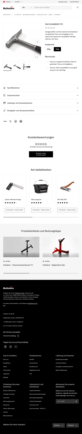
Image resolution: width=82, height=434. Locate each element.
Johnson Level (18, 297)
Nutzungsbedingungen (36, 398)
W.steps (31, 299)
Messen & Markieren (9, 390)
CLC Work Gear (7, 295)
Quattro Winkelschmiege (13, 200)
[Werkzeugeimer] (41, 186)
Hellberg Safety (8, 297)
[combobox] (46, 7)
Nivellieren (6, 405)
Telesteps (25, 299)
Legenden (6, 374)
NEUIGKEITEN (42, 14)
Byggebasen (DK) (35, 370)
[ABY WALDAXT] (67, 186)
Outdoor (5, 412)
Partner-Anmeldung (9, 336)
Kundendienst (74, 2)
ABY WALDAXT (62, 200)
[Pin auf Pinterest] (21, 121)
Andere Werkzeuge (9, 408)
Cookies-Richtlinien (35, 390)
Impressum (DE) (34, 405)
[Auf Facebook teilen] (15, 121)
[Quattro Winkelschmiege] (15, 186)
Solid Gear (19, 299)
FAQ (31, 374)
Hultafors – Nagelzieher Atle (54, 265)
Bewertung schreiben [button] (41, 154)
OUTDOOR (17, 14)
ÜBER (51, 14)
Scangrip (35, 297)
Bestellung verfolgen (62, 359)
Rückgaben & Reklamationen (64, 367)
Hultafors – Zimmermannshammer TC (18, 265)
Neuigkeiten (6, 363)
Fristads (37, 295)
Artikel (5, 367)
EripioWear (30, 295)
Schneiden (6, 398)
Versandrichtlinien (61, 363)
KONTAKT (57, 14)
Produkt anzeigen (14, 210)
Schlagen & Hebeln (9, 394)
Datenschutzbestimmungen (38, 394)
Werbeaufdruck (7, 416)
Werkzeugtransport (9, 401)
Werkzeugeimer (36, 200)
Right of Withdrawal (61, 370)
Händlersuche (63, 2)
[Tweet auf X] (10, 121)
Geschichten (6, 370)
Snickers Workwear (9, 299)
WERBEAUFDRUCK (29, 14)
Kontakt (32, 359)
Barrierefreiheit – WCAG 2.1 (38, 408)
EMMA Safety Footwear (19, 295)
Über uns (5, 359)
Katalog (5, 377)
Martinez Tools (27, 297)
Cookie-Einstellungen (36, 401)
